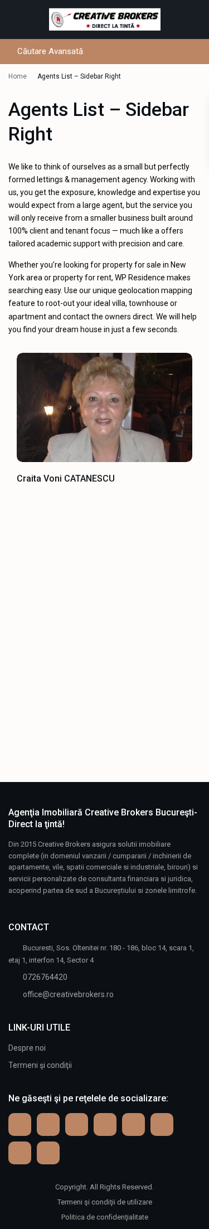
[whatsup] (48, 1124)
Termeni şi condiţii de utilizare (104, 1202)
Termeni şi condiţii (40, 1065)
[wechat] (48, 1152)
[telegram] (76, 1124)
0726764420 (45, 977)
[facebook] (19, 1124)
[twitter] (133, 1124)
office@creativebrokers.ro (68, 994)
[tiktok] (105, 1124)
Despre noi (27, 1047)
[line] (19, 1152)
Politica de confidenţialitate (104, 1217)
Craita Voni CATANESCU (66, 478)
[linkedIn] (161, 1124)
